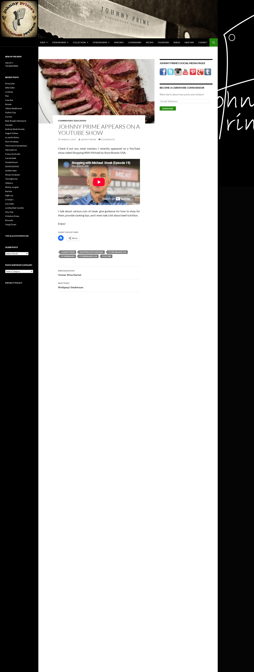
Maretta (8, 125)
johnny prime (68, 252)
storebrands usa (88, 256)
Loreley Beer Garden (14, 208)
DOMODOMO (12, 166)
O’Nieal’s (9, 199)
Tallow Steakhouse (13, 108)
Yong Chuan (10, 224)
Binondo (9, 220)
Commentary (135, 42)
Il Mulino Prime (12, 216)
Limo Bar (9, 100)
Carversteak (10, 158)
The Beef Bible (11, 66)
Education (80, 120)
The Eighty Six (11, 179)
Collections (79, 42)
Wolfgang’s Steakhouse (70, 285)
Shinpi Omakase (12, 174)
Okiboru (9, 183)
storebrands (68, 256)
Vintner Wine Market (69, 272)
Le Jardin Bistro (12, 137)
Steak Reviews (59, 42)
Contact (202, 42)
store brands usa (117, 252)
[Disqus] (96, 348)
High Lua (9, 195)
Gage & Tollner (11, 133)
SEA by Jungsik (11, 187)
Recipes (149, 42)
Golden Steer (11, 170)
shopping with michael (92, 252)
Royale (8, 104)
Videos (176, 42)
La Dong (9, 91)
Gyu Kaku (9, 203)
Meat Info (119, 42)
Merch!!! (9, 62)
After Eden (10, 87)
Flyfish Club (10, 112)
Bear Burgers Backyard (15, 121)
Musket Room (11, 162)
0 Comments (108, 139)
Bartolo (8, 191)
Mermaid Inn (11, 150)
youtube (106, 256)
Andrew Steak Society (15, 129)
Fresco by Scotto (12, 154)
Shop (42, 42)
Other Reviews (100, 42)
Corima (8, 116)
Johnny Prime (88, 139)
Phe (7, 96)
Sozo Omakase (11, 141)
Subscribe (167, 108)
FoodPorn (163, 42)
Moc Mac (9, 212)
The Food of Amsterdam (16, 145)
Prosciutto (10, 83)
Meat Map (189, 42)
